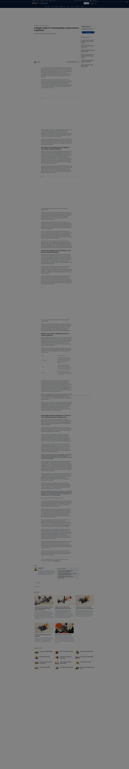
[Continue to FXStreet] (127, 2)
